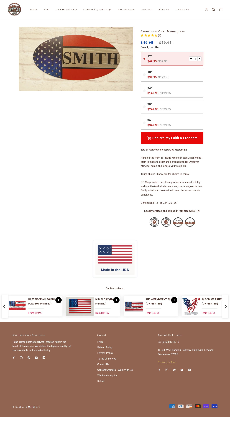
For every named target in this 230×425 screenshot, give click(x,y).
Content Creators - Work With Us (115, 369)
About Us (163, 9)
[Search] (213, 9)
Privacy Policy (105, 353)
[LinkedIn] (44, 357)
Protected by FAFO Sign (97, 9)
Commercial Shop (66, 9)
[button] (151, 35)
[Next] (225, 306)
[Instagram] (21, 357)
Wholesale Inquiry (107, 375)
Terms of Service (106, 358)
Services (146, 9)
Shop (46, 9)
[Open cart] (220, 9)
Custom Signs (126, 9)
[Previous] (5, 306)
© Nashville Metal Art (26, 407)
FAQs (100, 341)
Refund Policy (105, 347)
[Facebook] (14, 357)
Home (33, 9)
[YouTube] (36, 357)
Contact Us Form (167, 362)
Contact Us (182, 9)
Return (100, 381)
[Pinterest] (29, 357)
